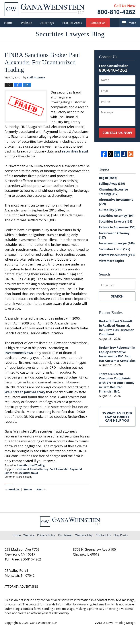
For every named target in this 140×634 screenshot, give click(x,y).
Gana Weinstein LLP (43, 623)
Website (26, 23)
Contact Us (98, 23)
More (132, 23)
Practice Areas (72, 23)
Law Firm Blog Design (115, 623)
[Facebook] (104, 154)
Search (117, 296)
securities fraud (75, 151)
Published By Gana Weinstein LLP (116, 9)
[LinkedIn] (117, 154)
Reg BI (108, 178)
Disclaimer (65, 535)
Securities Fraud (114, 249)
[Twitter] (110, 154)
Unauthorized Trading (31, 465)
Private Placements (117, 255)
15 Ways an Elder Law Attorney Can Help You (117, 417)
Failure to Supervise (117, 227)
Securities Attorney (116, 216)
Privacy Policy (46, 535)
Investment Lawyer (117, 243)
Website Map (84, 535)
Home (8, 23)
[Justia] (124, 154)
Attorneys (47, 23)
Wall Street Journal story (25, 392)
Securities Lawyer (115, 221)
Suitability (110, 210)
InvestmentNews (19, 352)
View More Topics (111, 261)
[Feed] (130, 154)
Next (40, 489)
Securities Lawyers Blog (44, 9)
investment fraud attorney (31, 469)
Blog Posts (120, 535)
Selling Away (112, 184)
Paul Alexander (59, 469)
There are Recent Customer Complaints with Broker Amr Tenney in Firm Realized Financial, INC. (116, 382)
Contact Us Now (117, 132)
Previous (12, 489)
